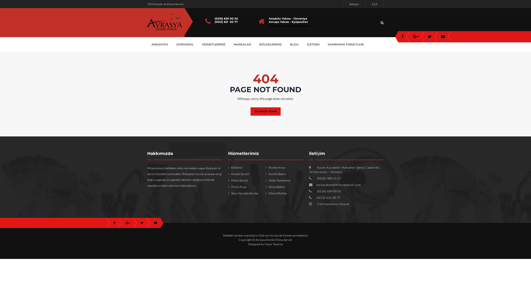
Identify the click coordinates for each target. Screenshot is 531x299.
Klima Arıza (238, 187)
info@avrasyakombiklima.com (289, 26)
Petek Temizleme (279, 180)
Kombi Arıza (277, 167)
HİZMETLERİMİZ (213, 44)
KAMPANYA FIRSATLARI (346, 44)
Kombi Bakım (277, 174)
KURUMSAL (185, 44)
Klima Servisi (239, 180)
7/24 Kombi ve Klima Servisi (165, 4)
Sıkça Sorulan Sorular (245, 193)
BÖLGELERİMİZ (270, 44)
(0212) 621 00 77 (226, 21)
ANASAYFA (159, 44)
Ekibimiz (236, 167)
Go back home (265, 111)
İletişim (354, 4)
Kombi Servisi (240, 174)
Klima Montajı (278, 193)
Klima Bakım (277, 187)
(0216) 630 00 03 (226, 18)
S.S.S (374, 4)
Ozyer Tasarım (274, 244)
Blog (294, 44)
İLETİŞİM (313, 44)
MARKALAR (242, 44)
